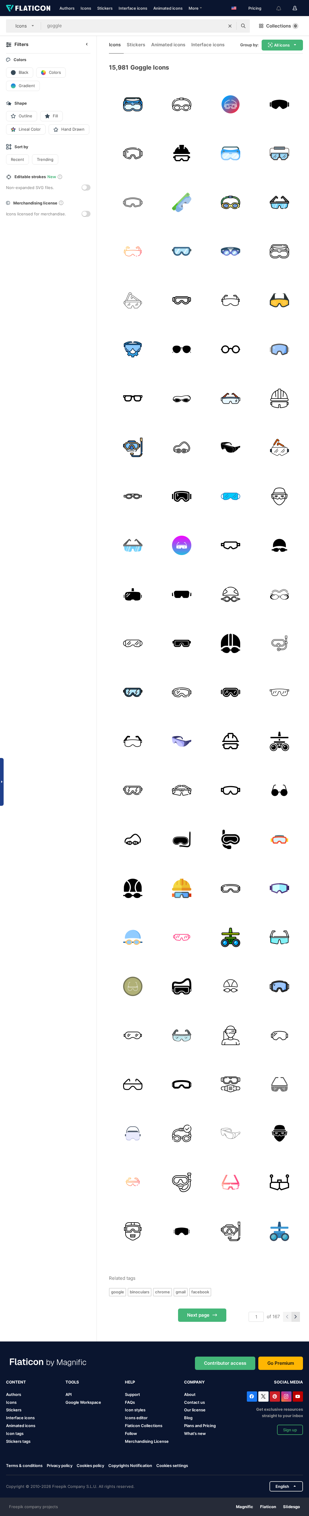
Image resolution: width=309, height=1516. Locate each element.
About (190, 1394)
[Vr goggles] (132, 594)
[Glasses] (279, 300)
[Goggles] (132, 104)
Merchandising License (147, 1441)
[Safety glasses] (230, 104)
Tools (72, 1382)
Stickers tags (18, 1441)
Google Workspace (83, 1402)
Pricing (254, 8)
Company (194, 1382)
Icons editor (136, 1417)
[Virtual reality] (230, 1035)
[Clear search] (230, 26)
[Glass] (181, 300)
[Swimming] (230, 251)
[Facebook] (252, 1396)
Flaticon (268, 1506)
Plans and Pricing (200, 1425)
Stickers (105, 8)
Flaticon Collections (143, 1425)
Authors (67, 8)
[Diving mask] (181, 1182)
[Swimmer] (279, 545)
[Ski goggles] (279, 104)
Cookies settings (172, 1465)
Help (130, 1382)
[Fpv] (279, 1182)
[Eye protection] (279, 496)
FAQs (130, 1402)
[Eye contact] (279, 790)
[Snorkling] (132, 447)
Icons (86, 8)
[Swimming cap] (230, 986)
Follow (131, 1433)
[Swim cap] (132, 888)
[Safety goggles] (279, 153)
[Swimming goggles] (132, 496)
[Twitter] (263, 1396)
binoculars (139, 1291)
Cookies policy (90, 1465)
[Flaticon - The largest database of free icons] (28, 8)
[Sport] (181, 1231)
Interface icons (133, 8)
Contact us (194, 1402)
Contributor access (225, 1363)
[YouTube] (298, 1396)
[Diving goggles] (230, 839)
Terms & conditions (24, 1465)
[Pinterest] (275, 1396)
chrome (162, 1291)
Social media (288, 1382)
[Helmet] (181, 888)
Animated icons (168, 8)
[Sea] (181, 398)
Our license (194, 1409)
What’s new (195, 1433)
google (117, 1291)
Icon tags (15, 1433)
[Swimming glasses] (279, 643)
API (68, 1394)
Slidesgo (291, 1506)
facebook (200, 1291)
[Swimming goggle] (181, 839)
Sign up (290, 1429)
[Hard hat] (181, 153)
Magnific (244, 1506)
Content (16, 1382)
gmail (181, 1291)
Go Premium (280, 1363)
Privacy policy (59, 1465)
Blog (188, 1417)
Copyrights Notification (130, 1465)
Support (132, 1394)
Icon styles (135, 1409)
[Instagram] (286, 1396)
